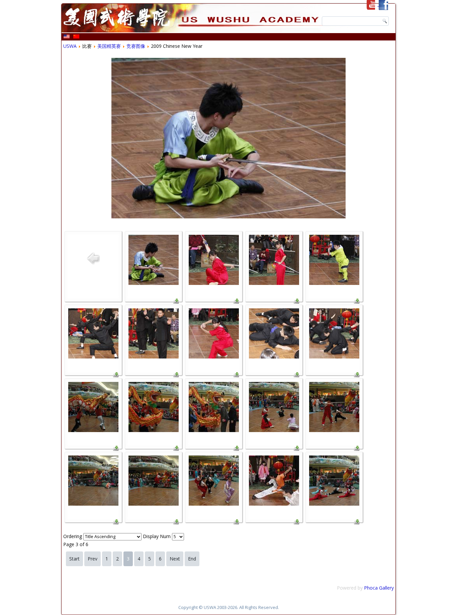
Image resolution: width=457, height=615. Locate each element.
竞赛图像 (135, 46)
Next (175, 558)
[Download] (176, 302)
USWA (70, 46)
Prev (92, 558)
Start (74, 558)
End (192, 558)
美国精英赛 (109, 46)
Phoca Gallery (379, 588)
